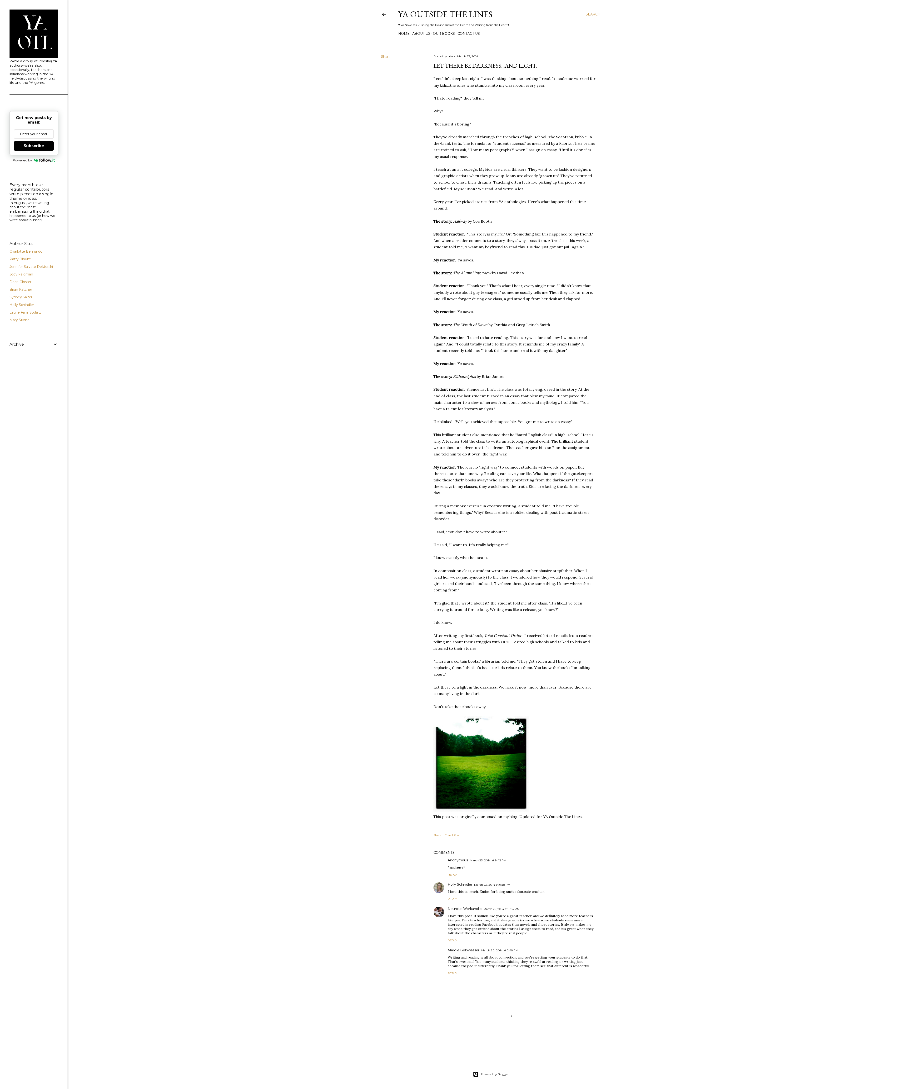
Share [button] (386, 57)
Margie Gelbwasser (463, 950)
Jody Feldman (21, 274)
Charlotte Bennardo (26, 251)
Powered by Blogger (495, 1074)
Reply (452, 874)
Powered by (22, 160)
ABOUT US (421, 33)
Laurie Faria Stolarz (25, 312)
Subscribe (34, 146)
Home (404, 33)
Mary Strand (20, 320)
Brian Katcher (21, 289)
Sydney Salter (21, 297)
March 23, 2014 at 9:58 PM (492, 884)
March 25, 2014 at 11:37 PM (501, 909)
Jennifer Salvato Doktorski (31, 267)
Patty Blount (20, 259)
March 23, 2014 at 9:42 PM (488, 860)
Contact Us (468, 33)
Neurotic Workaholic (465, 909)
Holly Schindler (460, 884)
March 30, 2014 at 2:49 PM (499, 950)
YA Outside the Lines (445, 14)
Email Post (452, 835)
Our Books (444, 33)
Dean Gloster (20, 282)
